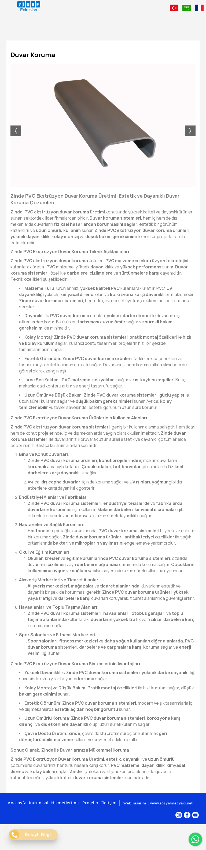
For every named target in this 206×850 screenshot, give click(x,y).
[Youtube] (195, 815)
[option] (103, 125)
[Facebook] (187, 815)
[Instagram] (178, 815)
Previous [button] (13, 125)
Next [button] (193, 125)
